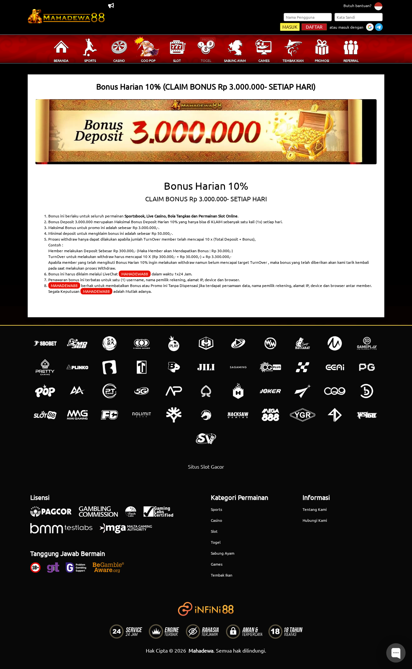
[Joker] (270, 391)
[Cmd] (77, 343)
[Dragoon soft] (206, 415)
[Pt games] (109, 391)
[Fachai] (109, 415)
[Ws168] (367, 415)
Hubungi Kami (315, 520)
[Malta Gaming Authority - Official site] (129, 531)
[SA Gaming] (238, 367)
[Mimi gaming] (77, 415)
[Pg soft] (367, 367)
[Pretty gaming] (45, 367)
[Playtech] (238, 343)
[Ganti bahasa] (378, 6)
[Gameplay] (367, 343)
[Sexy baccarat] (302, 343)
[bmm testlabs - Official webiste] (64, 531)
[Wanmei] (270, 343)
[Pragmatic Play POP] (45, 391)
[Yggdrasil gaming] (174, 415)
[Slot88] (45, 415)
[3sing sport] (141, 343)
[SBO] (45, 343)
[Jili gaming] (206, 367)
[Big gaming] (109, 367)
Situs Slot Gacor (206, 466)
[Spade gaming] (206, 391)
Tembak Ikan (221, 575)
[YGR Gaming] (302, 415)
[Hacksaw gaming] (238, 415)
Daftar (314, 27)
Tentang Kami (315, 509)
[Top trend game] (141, 367)
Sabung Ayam (222, 553)
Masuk (289, 27)
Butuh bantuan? (357, 5)
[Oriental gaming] (270, 367)
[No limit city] (141, 415)
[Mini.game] (77, 367)
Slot (214, 531)
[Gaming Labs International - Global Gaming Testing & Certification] (162, 514)
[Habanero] (238, 391)
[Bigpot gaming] (174, 367)
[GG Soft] (206, 343)
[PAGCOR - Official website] (54, 514)
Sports (216, 509)
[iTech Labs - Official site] (134, 514)
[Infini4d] (335, 415)
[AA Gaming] (77, 391)
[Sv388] (206, 439)
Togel (215, 542)
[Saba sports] (109, 343)
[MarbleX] (302, 367)
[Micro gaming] (335, 343)
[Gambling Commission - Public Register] (101, 514)
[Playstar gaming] (302, 391)
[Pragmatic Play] (174, 343)
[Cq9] (335, 391)
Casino (216, 520)
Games (216, 564)
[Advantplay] (174, 391)
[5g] (141, 391)
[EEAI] (335, 367)
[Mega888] (270, 415)
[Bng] (367, 391)
